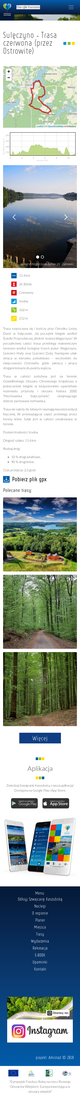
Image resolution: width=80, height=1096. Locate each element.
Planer (40, 920)
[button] (37, 257)
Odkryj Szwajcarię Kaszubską (40, 899)
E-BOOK (40, 955)
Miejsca (40, 927)
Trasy (40, 934)
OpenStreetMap (55, 126)
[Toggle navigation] (71, 7)
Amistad (55, 1057)
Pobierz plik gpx (29, 479)
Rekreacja (40, 948)
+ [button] (8, 71)
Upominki (40, 962)
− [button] (8, 77)
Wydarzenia (40, 941)
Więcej (40, 738)
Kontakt (40, 969)
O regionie (40, 913)
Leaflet (40, 126)
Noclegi (40, 906)
